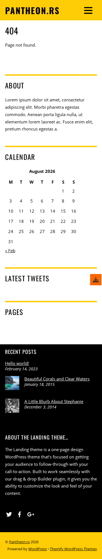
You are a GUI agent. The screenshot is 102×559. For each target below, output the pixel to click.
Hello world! (17, 363)
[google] (30, 513)
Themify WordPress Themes (73, 548)
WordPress (37, 548)
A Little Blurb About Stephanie (53, 401)
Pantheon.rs (19, 541)
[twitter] (9, 513)
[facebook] (20, 513)
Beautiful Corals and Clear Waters (57, 379)
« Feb (10, 250)
